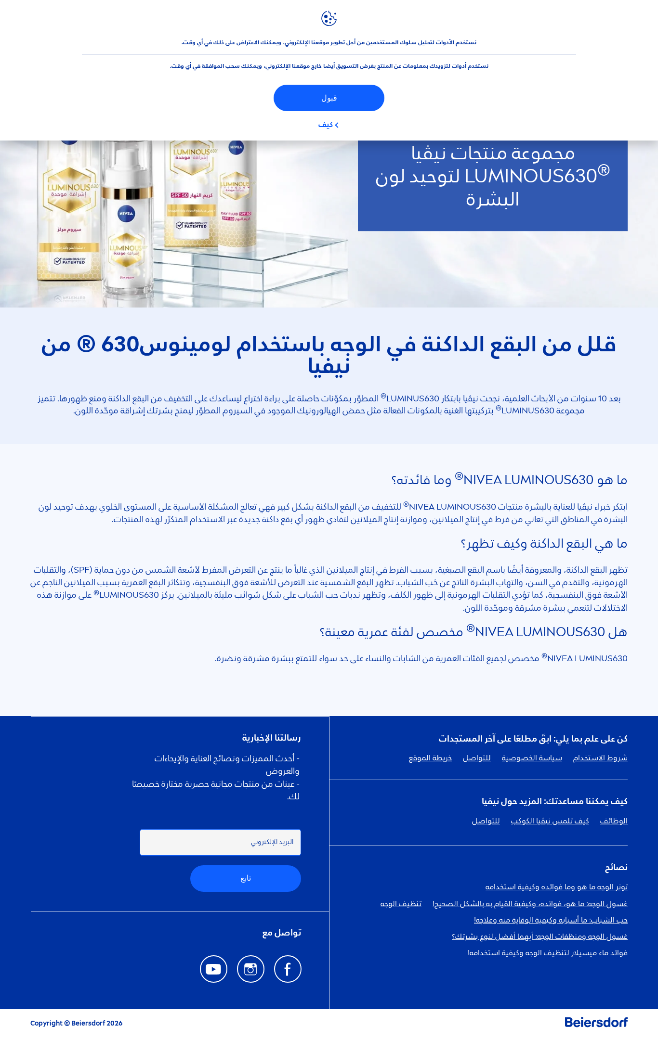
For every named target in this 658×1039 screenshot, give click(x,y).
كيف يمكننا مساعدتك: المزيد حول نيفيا (555, 801)
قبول (329, 98)
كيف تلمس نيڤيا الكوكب (550, 821)
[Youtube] (213, 969)
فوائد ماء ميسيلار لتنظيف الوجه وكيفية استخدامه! (548, 953)
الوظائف (614, 821)
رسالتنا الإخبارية (271, 738)
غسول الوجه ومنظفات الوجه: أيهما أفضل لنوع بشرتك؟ (540, 937)
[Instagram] (250, 969)
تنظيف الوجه (401, 904)
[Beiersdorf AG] (596, 1024)
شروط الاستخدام (600, 758)
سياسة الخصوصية (532, 758)
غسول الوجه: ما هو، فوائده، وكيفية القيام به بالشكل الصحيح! (530, 904)
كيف (325, 125)
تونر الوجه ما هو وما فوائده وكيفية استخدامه (557, 887)
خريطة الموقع (430, 758)
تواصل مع (282, 933)
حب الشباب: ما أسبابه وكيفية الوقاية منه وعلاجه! (551, 920)
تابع (245, 878)
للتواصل (477, 758)
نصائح (616, 867)
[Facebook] (288, 969)
